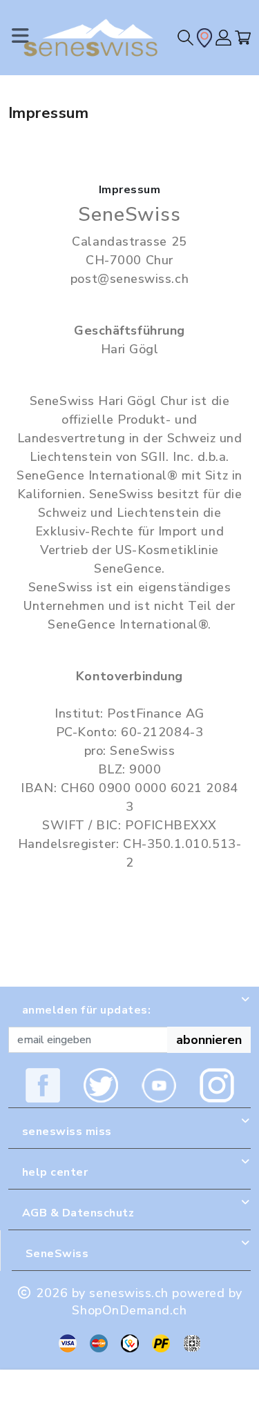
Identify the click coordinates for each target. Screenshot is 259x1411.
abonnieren (209, 1040)
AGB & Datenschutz (78, 1213)
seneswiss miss (67, 1131)
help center (55, 1172)
